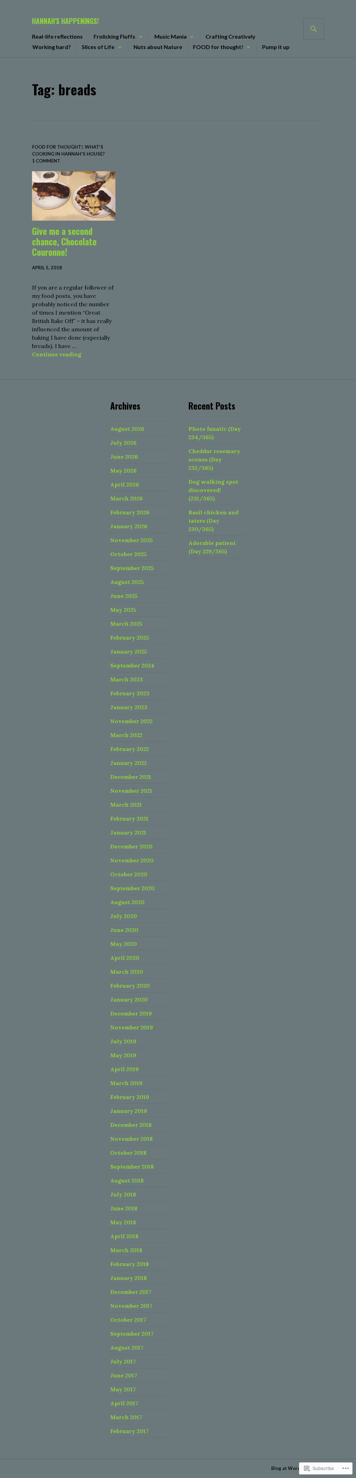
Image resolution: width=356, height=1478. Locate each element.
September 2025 (132, 567)
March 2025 (126, 623)
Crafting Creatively (230, 36)
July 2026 (123, 442)
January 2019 (128, 1110)
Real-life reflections (57, 36)
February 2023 (129, 693)
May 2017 (123, 1389)
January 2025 (128, 651)
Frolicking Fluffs (114, 36)
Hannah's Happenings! (65, 21)
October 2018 (128, 1152)
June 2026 (124, 456)
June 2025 (124, 595)
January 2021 (128, 832)
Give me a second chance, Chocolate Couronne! (64, 241)
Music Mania (170, 36)
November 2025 (131, 540)
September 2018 (132, 1166)
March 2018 (126, 1250)
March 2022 (126, 735)
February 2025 (129, 637)
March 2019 (126, 1083)
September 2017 (132, 1333)
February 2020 (130, 985)
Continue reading (56, 354)
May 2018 (123, 1222)
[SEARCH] (313, 29)
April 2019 (124, 1069)
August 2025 (127, 581)
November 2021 (131, 790)
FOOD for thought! (218, 47)
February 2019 (129, 1096)
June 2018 (123, 1208)
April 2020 (124, 957)
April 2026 (124, 484)
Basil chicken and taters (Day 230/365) (213, 520)
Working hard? (51, 47)
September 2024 (132, 665)
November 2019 (131, 1027)
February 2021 (129, 818)
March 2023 (126, 679)
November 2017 (131, 1305)
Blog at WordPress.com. (297, 1468)
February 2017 (129, 1431)
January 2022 (128, 762)
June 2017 (123, 1375)
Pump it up (276, 47)
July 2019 (123, 1041)
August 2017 (127, 1347)
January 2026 (128, 526)
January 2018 (128, 1277)
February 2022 (129, 748)
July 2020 (123, 915)
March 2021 (126, 804)
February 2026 (129, 512)
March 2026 (126, 498)
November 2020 (132, 860)
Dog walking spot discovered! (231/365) (213, 490)
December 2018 (131, 1124)
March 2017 (126, 1417)
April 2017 (124, 1403)
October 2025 (128, 554)
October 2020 (128, 874)
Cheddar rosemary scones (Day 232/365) (214, 459)
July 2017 (123, 1361)
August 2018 (127, 1180)
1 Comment (46, 161)
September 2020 (132, 888)
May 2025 (123, 609)
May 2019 (123, 1055)
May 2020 (123, 943)
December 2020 (131, 846)
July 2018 (123, 1194)
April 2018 (124, 1236)
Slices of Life (98, 47)
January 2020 (129, 999)
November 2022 (131, 721)
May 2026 (123, 470)
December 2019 (131, 1013)
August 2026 (127, 428)
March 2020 (126, 971)
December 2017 (131, 1291)
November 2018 (131, 1138)
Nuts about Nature (158, 47)
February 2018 (129, 1263)
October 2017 (128, 1319)
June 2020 (124, 929)
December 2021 (130, 776)
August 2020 (127, 902)
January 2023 (128, 707)
